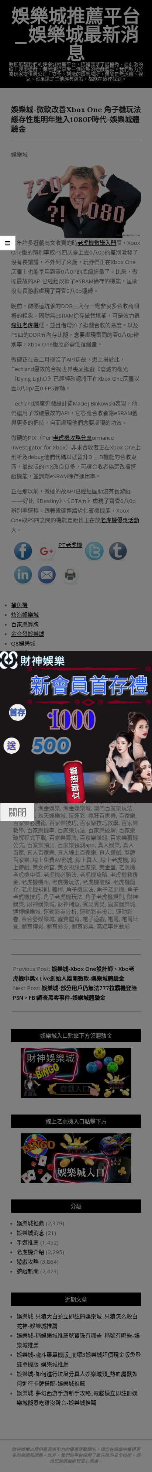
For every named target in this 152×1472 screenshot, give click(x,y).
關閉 (17, 812)
